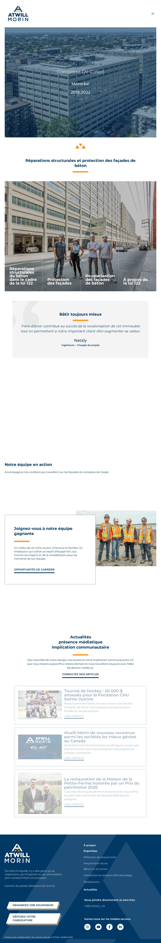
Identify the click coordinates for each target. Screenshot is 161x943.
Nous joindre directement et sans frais (109, 900)
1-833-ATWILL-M (94, 906)
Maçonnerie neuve (96, 863)
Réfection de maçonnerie (100, 857)
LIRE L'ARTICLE (74, 716)
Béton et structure (96, 869)
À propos (90, 845)
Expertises (90, 850)
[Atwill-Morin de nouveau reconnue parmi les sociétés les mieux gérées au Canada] (40, 747)
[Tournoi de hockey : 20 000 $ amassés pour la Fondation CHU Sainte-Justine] (40, 705)
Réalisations (91, 881)
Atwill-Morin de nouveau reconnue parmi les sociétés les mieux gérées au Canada (100, 736)
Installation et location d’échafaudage (108, 875)
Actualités (90, 889)
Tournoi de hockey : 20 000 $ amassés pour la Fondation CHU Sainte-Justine (96, 695)
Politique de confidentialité (17, 937)
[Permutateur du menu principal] (152, 13)
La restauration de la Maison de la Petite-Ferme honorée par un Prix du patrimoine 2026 (101, 783)
